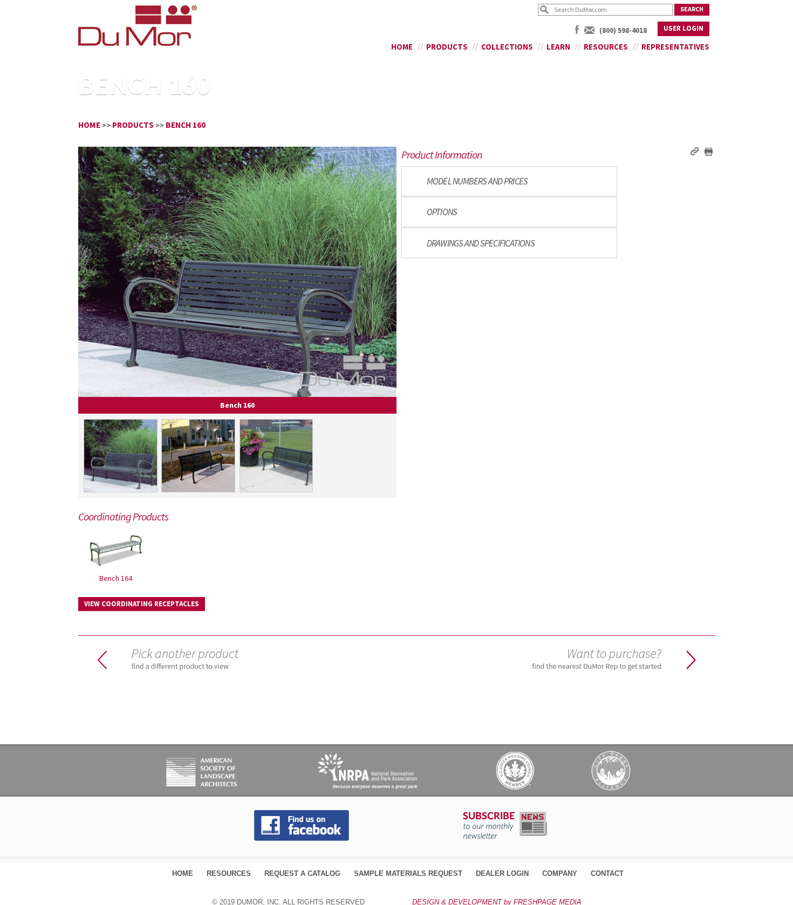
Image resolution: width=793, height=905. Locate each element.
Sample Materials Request (408, 873)
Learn (558, 47)
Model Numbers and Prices (477, 181)
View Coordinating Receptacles (141, 603)
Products (447, 47)
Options (442, 212)
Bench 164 (115, 578)
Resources (606, 47)
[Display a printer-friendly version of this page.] (708, 151)
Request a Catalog (302, 873)
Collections (507, 47)
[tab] (509, 181)
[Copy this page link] (694, 151)
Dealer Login (502, 873)
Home (402, 47)
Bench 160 (186, 125)
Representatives (675, 47)
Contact (607, 873)
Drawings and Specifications (481, 243)
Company (559, 873)
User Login (683, 28)
